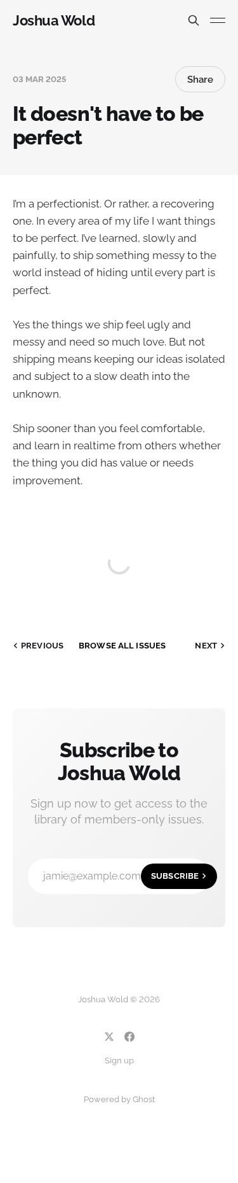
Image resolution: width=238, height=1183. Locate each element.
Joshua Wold (54, 20)
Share (200, 79)
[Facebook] (129, 1037)
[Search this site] (193, 20)
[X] (109, 1037)
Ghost (144, 1099)
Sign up (119, 1060)
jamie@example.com (121, 876)
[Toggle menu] (217, 20)
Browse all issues (122, 645)
